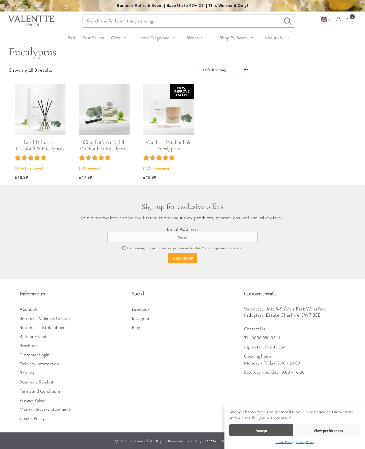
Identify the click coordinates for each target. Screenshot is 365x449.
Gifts (115, 37)
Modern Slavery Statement (45, 409)
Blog (136, 327)
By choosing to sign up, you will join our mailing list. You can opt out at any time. (185, 248)
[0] (349, 19)
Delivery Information (39, 363)
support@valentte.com (265, 347)
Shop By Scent (233, 37)
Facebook (141, 309)
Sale (72, 37)
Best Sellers (93, 37)
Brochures (29, 345)
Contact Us (254, 328)
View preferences (328, 430)
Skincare (195, 37)
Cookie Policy (284, 442)
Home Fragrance (153, 37)
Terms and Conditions (40, 391)
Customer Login (34, 354)
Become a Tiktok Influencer (45, 327)
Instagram (141, 318)
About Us (273, 37)
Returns (27, 373)
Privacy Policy (305, 442)
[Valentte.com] (31, 21)
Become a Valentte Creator (45, 318)
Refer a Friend (33, 336)
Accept (261, 430)
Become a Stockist (36, 382)
